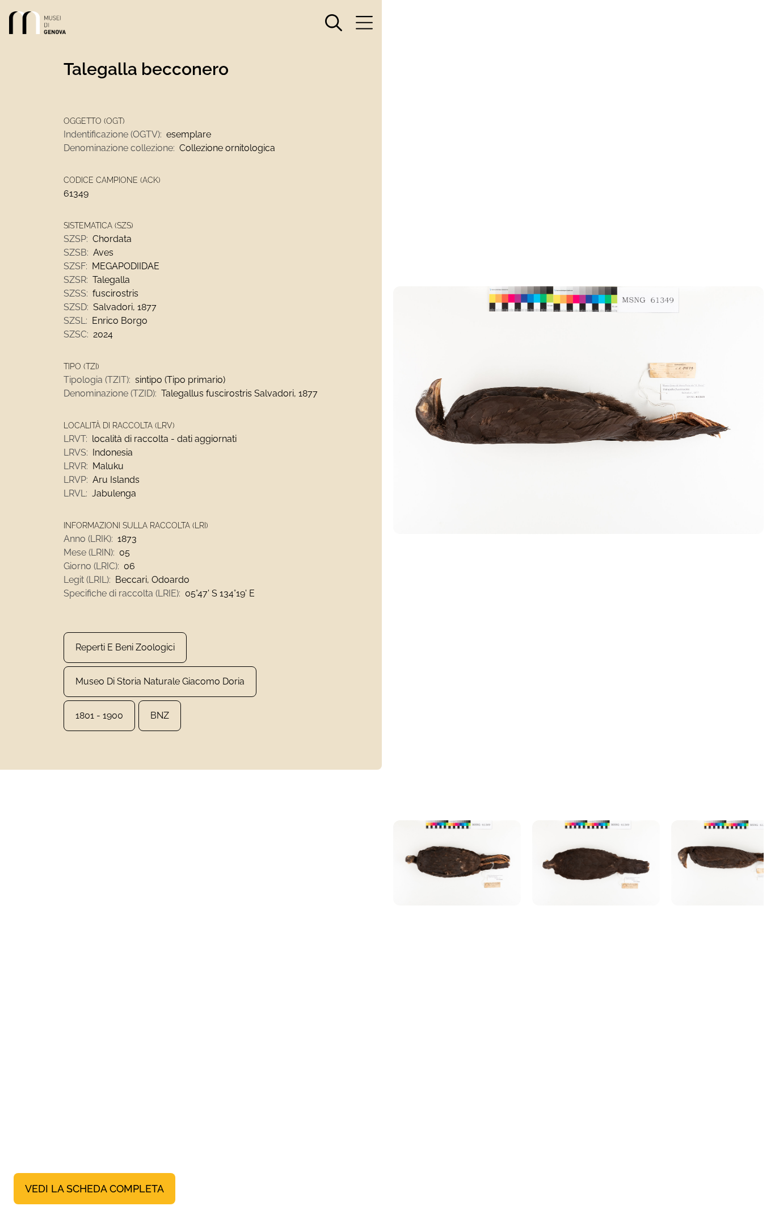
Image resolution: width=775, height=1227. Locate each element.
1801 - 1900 (99, 715)
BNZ (159, 715)
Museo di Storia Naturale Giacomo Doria (160, 681)
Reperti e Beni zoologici (125, 647)
